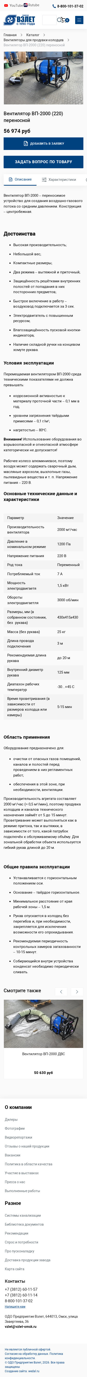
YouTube (17, 5)
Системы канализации (23, 1215)
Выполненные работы (22, 1191)
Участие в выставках (22, 1173)
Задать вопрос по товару (43, 162)
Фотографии (15, 1128)
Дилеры (11, 1119)
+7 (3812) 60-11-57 (21, 1289)
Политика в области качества (28, 1164)
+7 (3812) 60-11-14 (21, 1295)
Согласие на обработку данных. (27, 1354)
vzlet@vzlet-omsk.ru (20, 1327)
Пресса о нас (15, 1182)
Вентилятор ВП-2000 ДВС (43, 1054)
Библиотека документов (24, 1224)
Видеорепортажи (18, 1137)
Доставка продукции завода (28, 1260)
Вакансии (12, 1155)
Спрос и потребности (21, 1242)
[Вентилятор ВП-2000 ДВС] (43, 1024)
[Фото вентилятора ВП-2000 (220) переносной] (43, 78)
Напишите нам (15, 1306)
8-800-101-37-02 (70, 6)
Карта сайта (14, 1269)
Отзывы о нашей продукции (27, 1146)
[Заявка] (63, 21)
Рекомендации (16, 1233)
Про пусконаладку (19, 1251)
